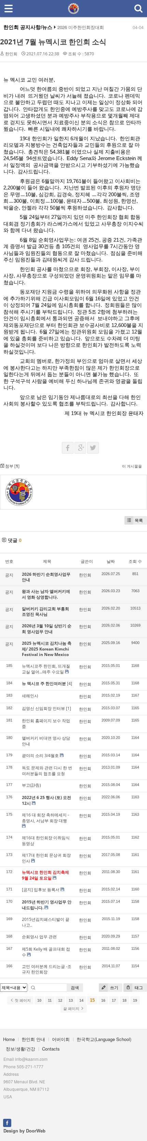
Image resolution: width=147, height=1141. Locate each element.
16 (103, 1000)
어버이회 (61, 1039)
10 (39, 1000)
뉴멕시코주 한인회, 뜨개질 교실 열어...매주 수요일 (46, 669)
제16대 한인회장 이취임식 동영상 (46, 840)
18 (124, 1000)
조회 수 (135, 561)
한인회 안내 (33, 1039)
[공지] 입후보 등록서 (40, 890)
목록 (139, 520)
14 (81, 1000)
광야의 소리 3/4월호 (40, 755)
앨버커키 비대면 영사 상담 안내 (46, 741)
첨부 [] (11, 466)
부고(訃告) (31, 785)
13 (71, 1000)
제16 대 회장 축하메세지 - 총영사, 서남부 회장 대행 (45, 818)
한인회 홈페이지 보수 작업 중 (46, 723)
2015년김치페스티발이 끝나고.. (45, 922)
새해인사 (30, 696)
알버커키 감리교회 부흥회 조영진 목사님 (45, 611)
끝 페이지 (71, 1009)
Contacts (51, 1048)
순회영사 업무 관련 (39, 937)
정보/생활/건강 (20, 1048)
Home (9, 1039)
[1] (68, 708)
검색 (75, 987)
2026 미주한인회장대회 (80, 27)
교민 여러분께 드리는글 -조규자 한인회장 (46, 969)
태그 (138, 987)
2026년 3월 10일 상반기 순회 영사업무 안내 (46, 628)
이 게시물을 (132, 466)
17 (114, 1000)
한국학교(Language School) (104, 1039)
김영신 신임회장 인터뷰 (43, 708)
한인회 (11, 54)
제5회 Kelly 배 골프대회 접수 (46, 952)
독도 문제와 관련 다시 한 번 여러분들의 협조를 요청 (47, 770)
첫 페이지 (22, 1000)
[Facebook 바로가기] (7, 1122)
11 (50, 1000)
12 (60, 1000)
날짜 (111, 561)
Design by (24, 1130)
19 (135, 1000)
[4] (69, 683)
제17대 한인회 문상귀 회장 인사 (46, 858)
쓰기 (113, 987)
